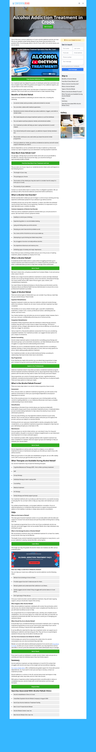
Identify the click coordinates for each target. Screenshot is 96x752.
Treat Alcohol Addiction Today (35, 79)
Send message (72, 69)
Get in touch (48, 26)
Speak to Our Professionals (35, 366)
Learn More (35, 544)
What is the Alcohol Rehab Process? (72, 91)
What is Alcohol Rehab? (68, 86)
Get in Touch (35, 268)
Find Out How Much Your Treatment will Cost (35, 163)
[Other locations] (79, 3)
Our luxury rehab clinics (18, 668)
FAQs (63, 98)
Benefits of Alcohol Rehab (69, 79)
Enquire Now (35, 686)
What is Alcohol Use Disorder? (70, 84)
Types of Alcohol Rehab (68, 89)
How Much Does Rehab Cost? (70, 81)
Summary (64, 101)
